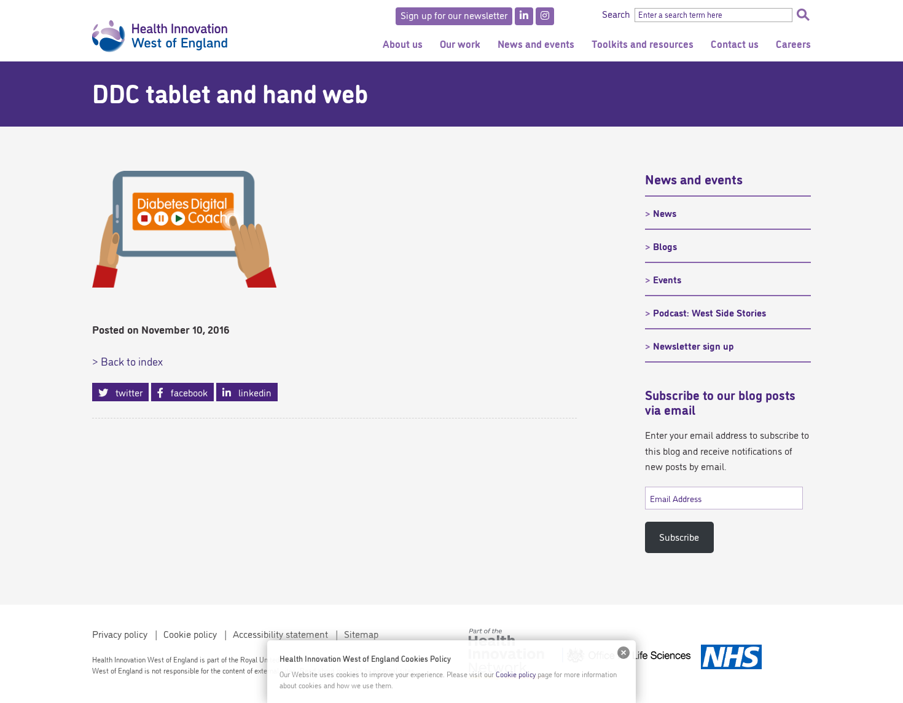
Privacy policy (119, 633)
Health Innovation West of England (159, 30)
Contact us (735, 43)
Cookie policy (190, 633)
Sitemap (361, 633)
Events (667, 279)
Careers (793, 43)
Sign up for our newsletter (454, 15)
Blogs (665, 246)
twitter (125, 392)
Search (803, 15)
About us (403, 43)
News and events (536, 43)
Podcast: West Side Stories (709, 312)
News (664, 212)
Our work (460, 43)
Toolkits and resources (643, 43)
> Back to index (127, 360)
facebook (185, 392)
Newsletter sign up (693, 345)
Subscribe (679, 536)
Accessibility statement (280, 633)
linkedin (251, 392)
